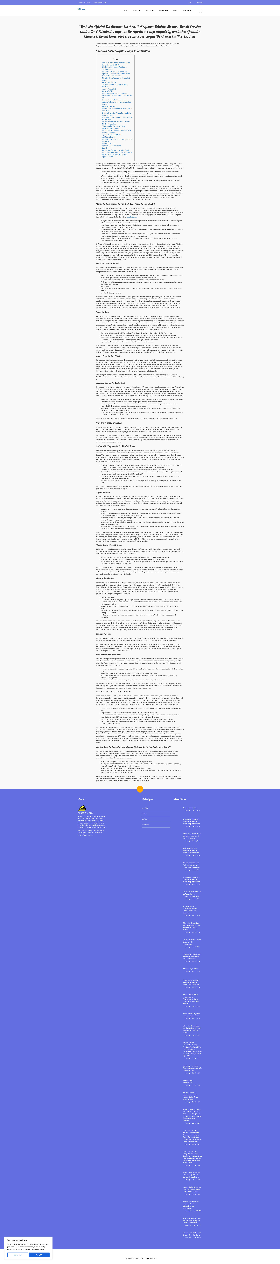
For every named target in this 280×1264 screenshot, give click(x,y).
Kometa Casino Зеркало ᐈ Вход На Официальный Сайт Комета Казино (192, 1189)
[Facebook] (129, 1255)
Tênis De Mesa (107, 69)
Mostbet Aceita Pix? (109, 144)
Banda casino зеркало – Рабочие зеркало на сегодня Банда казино (191, 982)
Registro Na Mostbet (109, 82)
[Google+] (143, 1255)
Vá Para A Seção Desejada (111, 76)
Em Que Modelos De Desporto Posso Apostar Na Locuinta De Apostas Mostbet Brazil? (116, 102)
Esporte (105, 148)
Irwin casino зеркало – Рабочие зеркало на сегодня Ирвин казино (191, 850)
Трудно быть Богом (190, 808)
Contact (187, 11)
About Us (150, 11)
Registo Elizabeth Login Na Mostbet (114, 154)
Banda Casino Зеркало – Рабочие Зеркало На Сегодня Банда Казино (191, 1175)
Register (200, 2)
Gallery (144, 813)
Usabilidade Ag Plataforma (111, 146)
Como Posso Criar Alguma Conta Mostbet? (117, 152)
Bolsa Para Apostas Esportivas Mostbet (116, 122)
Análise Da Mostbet (109, 89)
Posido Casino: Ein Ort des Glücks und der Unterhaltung (192, 942)
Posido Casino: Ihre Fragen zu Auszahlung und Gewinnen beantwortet (192, 894)
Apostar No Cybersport (110, 106)
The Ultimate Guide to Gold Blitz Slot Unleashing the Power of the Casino (192, 1221)
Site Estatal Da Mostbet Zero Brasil (114, 67)
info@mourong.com (100, 2)
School (136, 11)
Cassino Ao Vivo (107, 91)
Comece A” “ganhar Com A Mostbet (114, 71)
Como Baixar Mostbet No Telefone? (114, 93)
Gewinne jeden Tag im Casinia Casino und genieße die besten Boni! (192, 1068)
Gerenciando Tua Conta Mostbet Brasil (115, 150)
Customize (18, 1255)
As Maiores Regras (108, 137)
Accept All (39, 1255)
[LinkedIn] (150, 1255)
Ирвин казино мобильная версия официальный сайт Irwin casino (192, 836)
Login (190, 2)
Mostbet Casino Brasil (109, 124)
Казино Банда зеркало (191, 969)
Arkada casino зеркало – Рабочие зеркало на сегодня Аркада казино (191, 821)
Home (125, 11)
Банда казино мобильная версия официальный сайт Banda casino (192, 956)
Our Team (163, 11)
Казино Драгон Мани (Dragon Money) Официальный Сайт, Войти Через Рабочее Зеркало (191, 999)
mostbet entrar (132, 217)
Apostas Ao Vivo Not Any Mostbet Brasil (116, 74)
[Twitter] (136, 1255)
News (175, 11)
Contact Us (145, 825)
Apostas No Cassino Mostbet (112, 135)
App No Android (107, 157)
